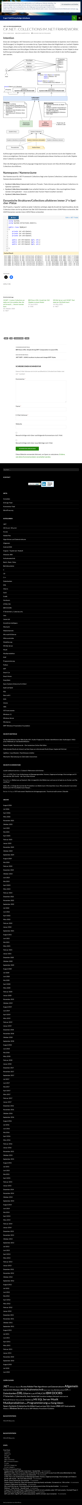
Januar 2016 (7, 1148)
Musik (5, 650)
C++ (4, 577)
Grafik (5, 596)
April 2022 (6, 915)
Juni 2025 (6, 828)
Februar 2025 (7, 839)
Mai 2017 (6, 1087)
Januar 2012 (7, 1311)
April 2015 (6, 1178)
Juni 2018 (6, 1049)
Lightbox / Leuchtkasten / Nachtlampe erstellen (18, 753)
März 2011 (6, 1345)
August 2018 (7, 1045)
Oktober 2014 (7, 1197)
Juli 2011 (6, 1334)
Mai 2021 (6, 942)
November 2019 (8, 999)
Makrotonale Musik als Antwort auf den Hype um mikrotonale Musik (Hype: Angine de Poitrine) (34, 749)
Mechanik (6, 627)
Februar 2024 (7, 866)
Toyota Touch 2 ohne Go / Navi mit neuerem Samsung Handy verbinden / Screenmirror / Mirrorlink (37, 1482)
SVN (4, 699)
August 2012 (7, 1284)
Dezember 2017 (8, 1068)
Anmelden (6, 499)
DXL (4, 585)
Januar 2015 (7, 1186)
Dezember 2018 (8, 1030)
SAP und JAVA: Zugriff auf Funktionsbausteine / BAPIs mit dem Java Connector (30, 1494)
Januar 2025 (7, 843)
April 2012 (6, 1300)
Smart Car (6, 672)
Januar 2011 (7, 1353)
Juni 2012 (6, 1292)
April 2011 (6, 1341)
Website (19, 424)
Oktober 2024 (7, 851)
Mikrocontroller (8, 638)
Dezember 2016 (8, 1106)
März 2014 (6, 1220)
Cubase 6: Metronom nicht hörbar (32, 770)
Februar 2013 (7, 1262)
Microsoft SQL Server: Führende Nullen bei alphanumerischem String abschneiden (31, 1486)
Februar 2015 (7, 1182)
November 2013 (8, 1235)
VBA (4, 707)
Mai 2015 (6, 1174)
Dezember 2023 (8, 870)
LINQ (27, 338)
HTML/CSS (6, 604)
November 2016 (8, 1109)
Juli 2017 (6, 1079)
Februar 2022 (7, 923)
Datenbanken (7, 581)
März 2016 (6, 1140)
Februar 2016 (7, 1144)
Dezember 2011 (8, 1315)
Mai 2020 (6, 980)
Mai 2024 (6, 862)
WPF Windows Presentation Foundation (16, 726)
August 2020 (7, 969)
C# (7, 26)
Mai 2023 (6, 881)
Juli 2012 (6, 1288)
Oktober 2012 (7, 1277)
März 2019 (6, 1018)
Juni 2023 (6, 877)
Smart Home (7, 676)
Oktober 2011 (7, 1322)
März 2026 (6, 817)
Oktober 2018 (7, 1037)
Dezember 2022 (8, 896)
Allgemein (6, 543)
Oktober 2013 (7, 1239)
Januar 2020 (7, 995)
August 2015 (7, 1163)
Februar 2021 (7, 950)
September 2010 (8, 1361)
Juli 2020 (6, 973)
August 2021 (7, 935)
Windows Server (8, 718)
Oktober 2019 (7, 1003)
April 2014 (6, 1216)
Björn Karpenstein (23, 33)
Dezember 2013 (8, 1231)
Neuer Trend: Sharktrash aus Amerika (16, 1480)
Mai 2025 (6, 832)
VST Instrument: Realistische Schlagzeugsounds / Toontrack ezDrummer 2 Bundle (41, 791)
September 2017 (8, 1075)
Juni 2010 (6, 1372)
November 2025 (8, 820)
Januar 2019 (7, 1026)
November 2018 (8, 1033)
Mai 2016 (6, 1132)
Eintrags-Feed (7, 503)
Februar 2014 (7, 1224)
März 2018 (6, 1056)
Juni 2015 (6, 1170)
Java (4, 615)
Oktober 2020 (7, 961)
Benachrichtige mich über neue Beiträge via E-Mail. (34, 443)
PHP (4, 657)
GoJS (5, 592)
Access (5, 532)
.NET (4, 26)
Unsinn (5, 703)
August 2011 (7, 1330)
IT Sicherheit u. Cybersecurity (13, 612)
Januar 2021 (7, 954)
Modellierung (7, 642)
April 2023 (6, 885)
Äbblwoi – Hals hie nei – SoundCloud (16, 1488)
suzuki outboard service (11, 770)
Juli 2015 (6, 1167)
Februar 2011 (7, 1349)
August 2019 (7, 1007)
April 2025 (6, 836)
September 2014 (8, 1201)
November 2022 (8, 900)
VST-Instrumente (8, 710)
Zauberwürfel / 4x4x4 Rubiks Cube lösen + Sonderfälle (22, 1471)
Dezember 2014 (8, 1189)
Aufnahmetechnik (9, 558)
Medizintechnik (8, 631)
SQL (4, 691)
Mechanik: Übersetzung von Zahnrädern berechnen (20, 757)
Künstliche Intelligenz (10, 623)
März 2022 (6, 919)
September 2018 (8, 1041)
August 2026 (7, 805)
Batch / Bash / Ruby (9, 562)
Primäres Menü (79, 17)
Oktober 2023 (7, 874)
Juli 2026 (6, 809)
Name (18, 406)
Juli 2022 (6, 908)
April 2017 (6, 1090)
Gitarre (5, 589)
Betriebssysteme (8, 566)
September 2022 (8, 904)
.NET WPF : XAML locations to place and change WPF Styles (36, 356)
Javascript (6, 619)
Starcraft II (6, 695)
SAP (4, 669)
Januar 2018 (7, 1064)
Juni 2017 (6, 1083)
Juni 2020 (6, 976)
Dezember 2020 (8, 957)
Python (5, 665)
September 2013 (8, 1243)
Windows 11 (7, 714)
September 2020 (8, 965)
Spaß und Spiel (8, 688)
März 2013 (6, 1258)
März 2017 (6, 1094)
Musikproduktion (9, 653)
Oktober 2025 (7, 824)
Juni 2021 (6, 938)
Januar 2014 (7, 1227)
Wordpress (7, 722)
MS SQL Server (8, 646)
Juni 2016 (6, 1128)
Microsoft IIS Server (9, 634)
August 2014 (7, 1205)
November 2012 (8, 1273)
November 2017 (8, 1071)
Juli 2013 (6, 1246)
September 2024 (8, 855)
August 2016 (7, 1121)
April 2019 (6, 1014)
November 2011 (8, 1319)
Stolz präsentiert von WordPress (12, 1502)
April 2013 (6, 1254)
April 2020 (6, 984)
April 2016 (6, 1136)
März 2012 (6, 1303)
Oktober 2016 (7, 1113)
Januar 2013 (7, 1265)
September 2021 (8, 931)
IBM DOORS (7, 608)
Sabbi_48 (6, 786)
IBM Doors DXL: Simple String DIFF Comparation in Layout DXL (37, 348)
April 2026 (6, 813)
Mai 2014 (6, 1212)
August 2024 (7, 858)
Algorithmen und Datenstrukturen (14, 539)
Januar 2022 (7, 927)
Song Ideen (6, 680)
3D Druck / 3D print (10, 528)
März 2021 (6, 946)
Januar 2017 (7, 1102)
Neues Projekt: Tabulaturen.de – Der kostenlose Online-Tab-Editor (25, 745)
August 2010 (7, 1364)
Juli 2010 (6, 1368)
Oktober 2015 (7, 1155)
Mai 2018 (6, 1052)
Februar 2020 (7, 992)
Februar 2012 (7, 1307)
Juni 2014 (6, 1208)
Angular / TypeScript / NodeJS (13, 551)
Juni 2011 (6, 1338)
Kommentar (21, 379)
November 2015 (8, 1151)
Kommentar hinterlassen (42, 33)
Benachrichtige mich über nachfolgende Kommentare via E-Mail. (39, 435)
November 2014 (8, 1193)
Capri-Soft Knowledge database (16, 18)
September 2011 (8, 1326)
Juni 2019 (6, 1011)
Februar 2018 (7, 1060)
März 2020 (6, 988)
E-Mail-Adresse (22, 415)
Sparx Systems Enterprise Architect (14, 684)
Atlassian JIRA (8, 554)
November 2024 (8, 847)
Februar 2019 (7, 1022)
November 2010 (8, 1357)
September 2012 (8, 1281)
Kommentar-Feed (9, 506)
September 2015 (8, 1159)
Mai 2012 (6, 1296)
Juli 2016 (6, 1125)
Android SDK (7, 547)
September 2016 (8, 1117)
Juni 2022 (6, 912)
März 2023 (6, 889)
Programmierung (15, 26)
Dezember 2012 (8, 1269)
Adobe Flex (7, 535)
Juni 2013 (6, 1250)
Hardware (6, 600)
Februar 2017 (7, 1098)
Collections (19, 338)
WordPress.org (8, 510)
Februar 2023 (7, 893)
